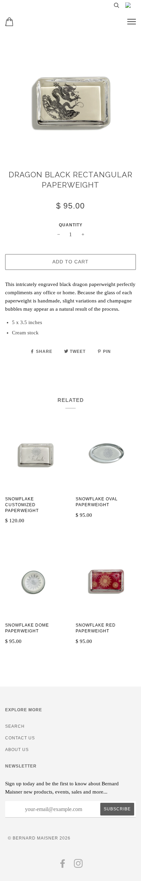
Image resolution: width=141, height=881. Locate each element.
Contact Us (20, 738)
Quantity (70, 225)
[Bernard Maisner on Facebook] (62, 865)
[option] (70, 102)
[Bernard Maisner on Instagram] (78, 865)
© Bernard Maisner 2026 (39, 838)
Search (15, 726)
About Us (17, 749)
